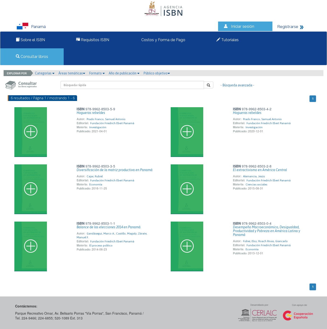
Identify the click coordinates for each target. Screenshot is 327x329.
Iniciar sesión (242, 26)
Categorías (43, 73)
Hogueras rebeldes (91, 113)
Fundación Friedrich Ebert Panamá (112, 123)
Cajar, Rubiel (95, 176)
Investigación (97, 127)
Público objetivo (155, 73)
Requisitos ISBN (94, 40)
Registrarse (287, 26)
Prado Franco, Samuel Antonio (106, 119)
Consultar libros (34, 56)
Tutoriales (229, 40)
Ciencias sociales (256, 184)
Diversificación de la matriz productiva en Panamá (114, 170)
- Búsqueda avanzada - (237, 85)
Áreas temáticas (70, 73)
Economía (95, 184)
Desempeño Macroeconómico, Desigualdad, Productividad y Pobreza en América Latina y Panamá (266, 231)
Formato (95, 73)
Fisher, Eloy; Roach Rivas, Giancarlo (265, 241)
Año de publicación (123, 73)
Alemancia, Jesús (254, 176)
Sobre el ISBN (32, 40)
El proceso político (101, 245)
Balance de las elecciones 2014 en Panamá (109, 227)
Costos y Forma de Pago (162, 40)
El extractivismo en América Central (260, 170)
